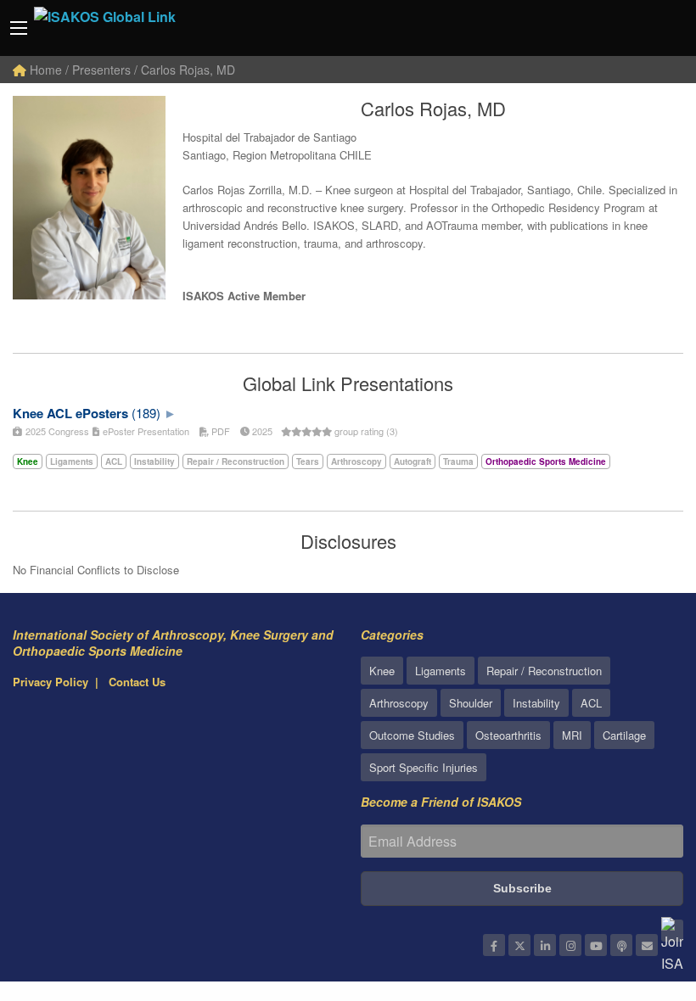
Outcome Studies (412, 735)
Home (44, 69)
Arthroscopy (399, 703)
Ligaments (440, 671)
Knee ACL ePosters (70, 413)
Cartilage (624, 735)
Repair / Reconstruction (544, 671)
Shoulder (470, 703)
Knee (382, 671)
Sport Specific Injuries (423, 767)
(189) (146, 413)
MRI (572, 735)
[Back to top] (641, 895)
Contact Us (137, 682)
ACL (591, 703)
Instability (536, 703)
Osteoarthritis (508, 735)
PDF (219, 431)
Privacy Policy (50, 682)
